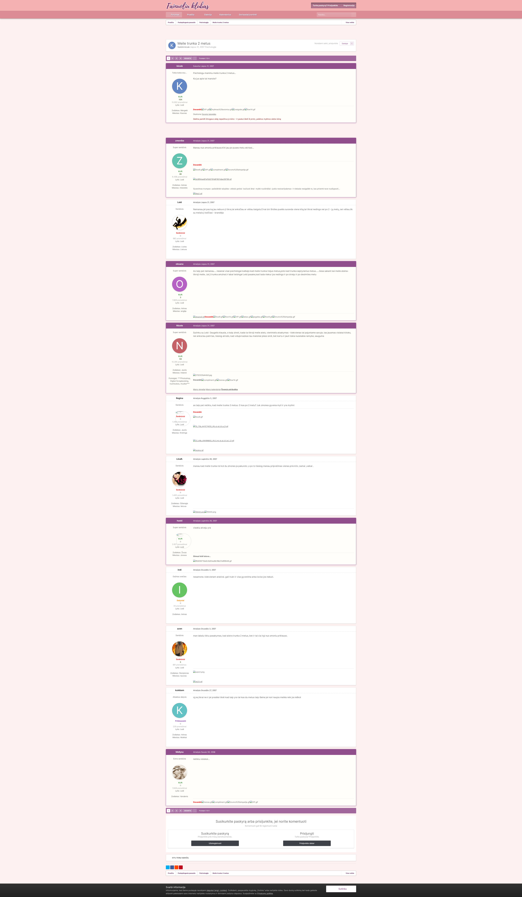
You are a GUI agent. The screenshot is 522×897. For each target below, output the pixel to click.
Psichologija (210, 47)
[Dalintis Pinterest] (181, 867)
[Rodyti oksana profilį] (179, 284)
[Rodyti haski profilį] (179, 535)
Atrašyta (204, 141)
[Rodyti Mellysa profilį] (179, 772)
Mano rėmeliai (199, 389)
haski (179, 520)
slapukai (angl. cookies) (217, 890)
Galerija (208, 14)
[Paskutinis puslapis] (195, 58)
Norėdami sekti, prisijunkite (326, 43)
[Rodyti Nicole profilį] (179, 345)
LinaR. (179, 459)
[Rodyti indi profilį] (179, 589)
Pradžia (190, 14)
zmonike (179, 140)
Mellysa (180, 752)
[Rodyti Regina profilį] (179, 412)
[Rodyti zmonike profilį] (179, 160)
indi (179, 569)
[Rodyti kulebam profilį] (179, 710)
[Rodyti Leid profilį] (179, 222)
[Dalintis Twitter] (168, 867)
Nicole (179, 325)
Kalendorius (225, 14)
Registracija (349, 5)
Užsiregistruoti (215, 843)
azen (179, 628)
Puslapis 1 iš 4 (204, 58)
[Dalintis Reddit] (176, 867)
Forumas (175, 14)
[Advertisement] (261, 32)
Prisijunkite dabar (306, 843)
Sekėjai (345, 43)
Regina (179, 398)
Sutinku (342, 888)
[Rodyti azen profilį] (179, 648)
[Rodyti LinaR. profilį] (179, 479)
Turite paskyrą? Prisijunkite (326, 5)
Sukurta (203, 66)
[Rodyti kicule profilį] (172, 45)
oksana (179, 264)
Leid (179, 202)
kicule (186, 47)
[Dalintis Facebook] (172, 867)
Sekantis (187, 58)
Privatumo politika (265, 893)
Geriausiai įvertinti (248, 14)
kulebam (179, 690)
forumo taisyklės (209, 114)
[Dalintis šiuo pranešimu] (353, 66)
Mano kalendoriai (213, 389)
